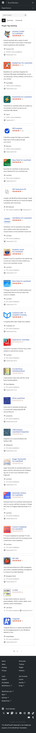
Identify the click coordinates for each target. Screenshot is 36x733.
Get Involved (23, 676)
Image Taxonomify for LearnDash (19, 460)
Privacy (4, 670)
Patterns (21, 670)
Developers (5, 682)
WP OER (15, 558)
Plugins (21, 667)
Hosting (4, 667)
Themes (21, 664)
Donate (22, 682)
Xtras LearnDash (18, 398)
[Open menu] (33, 2)
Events (21, 679)
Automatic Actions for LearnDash (19, 494)
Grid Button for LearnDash (22, 218)
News (3, 664)
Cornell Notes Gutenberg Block (18, 370)
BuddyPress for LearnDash (22, 63)
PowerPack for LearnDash (22, 97)
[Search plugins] (25, 15)
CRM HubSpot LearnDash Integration (20, 431)
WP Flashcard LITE (19, 189)
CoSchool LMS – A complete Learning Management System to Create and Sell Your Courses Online (21, 314)
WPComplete (17, 128)
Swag (21, 686)
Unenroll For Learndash (20, 340)
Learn (3, 676)
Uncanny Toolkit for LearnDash (18, 32)
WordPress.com (8, 691)
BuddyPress (6, 701)
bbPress (5, 698)
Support (4, 679)
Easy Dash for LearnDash (21, 160)
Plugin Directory (6, 8)
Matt (4, 694)
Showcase (22, 661)
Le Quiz (15, 590)
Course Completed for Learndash (19, 528)
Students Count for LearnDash (18, 251)
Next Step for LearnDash (21, 281)
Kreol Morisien (10, 709)
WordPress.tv (7, 686)
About (4, 661)
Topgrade (16, 619)
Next (21, 651)
